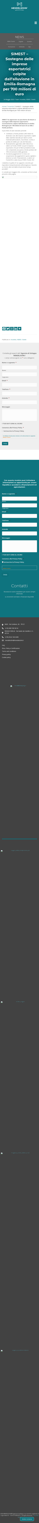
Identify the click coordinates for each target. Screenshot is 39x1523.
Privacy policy (6, 654)
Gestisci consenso (27, 1519)
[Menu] (35, 22)
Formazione (11, 47)
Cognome (5, 377)
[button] (25, 23)
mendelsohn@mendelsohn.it (14, 640)
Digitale (21, 41)
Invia (5, 443)
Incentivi (29, 41)
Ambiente (21, 47)
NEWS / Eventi (11, 41)
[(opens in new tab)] (19, 925)
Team (17, 99)
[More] (19, 328)
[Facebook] (4, 328)
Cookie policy (6, 657)
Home (4, 106)
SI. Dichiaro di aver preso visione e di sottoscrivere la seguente (19, 436)
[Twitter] (8, 328)
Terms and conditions (9, 651)
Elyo (29, 47)
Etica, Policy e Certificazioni (11, 648)
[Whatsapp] (12, 328)
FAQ (3, 645)
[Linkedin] (15, 328)
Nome (4, 370)
